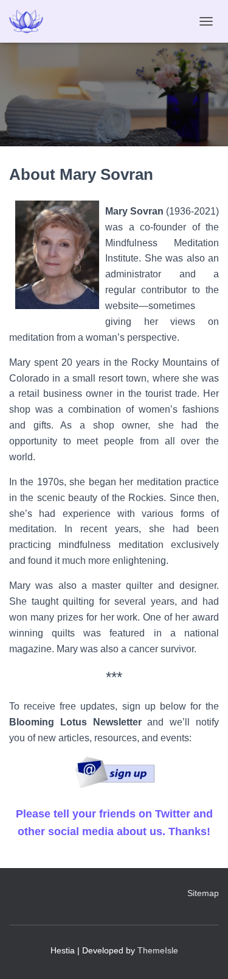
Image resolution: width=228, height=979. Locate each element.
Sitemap (203, 893)
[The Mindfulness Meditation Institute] (30, 21)
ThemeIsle (157, 950)
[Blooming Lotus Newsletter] (114, 771)
